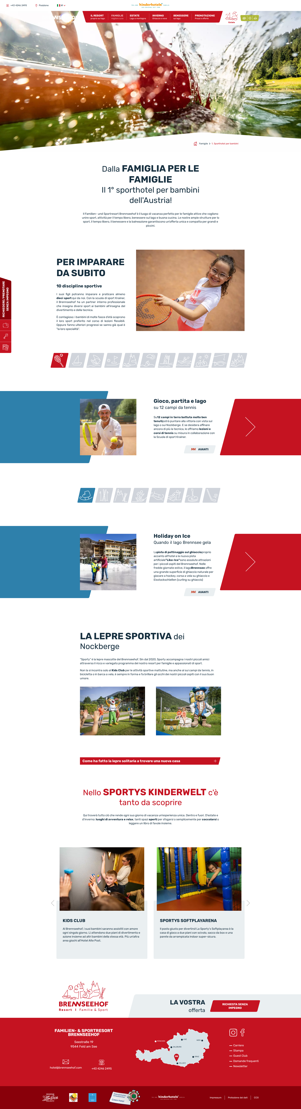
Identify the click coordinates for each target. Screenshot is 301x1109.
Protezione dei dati (238, 1097)
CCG (256, 1097)
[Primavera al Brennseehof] (244, 18)
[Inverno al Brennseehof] (255, 18)
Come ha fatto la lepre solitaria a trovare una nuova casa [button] (131, 761)
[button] (61, 5)
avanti (203, 449)
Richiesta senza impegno (235, 1006)
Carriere (238, 1045)
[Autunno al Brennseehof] (249, 18)
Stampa (238, 1050)
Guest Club (240, 1055)
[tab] (60, 360)
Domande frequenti (246, 1061)
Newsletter (240, 1066)
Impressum (216, 1097)
